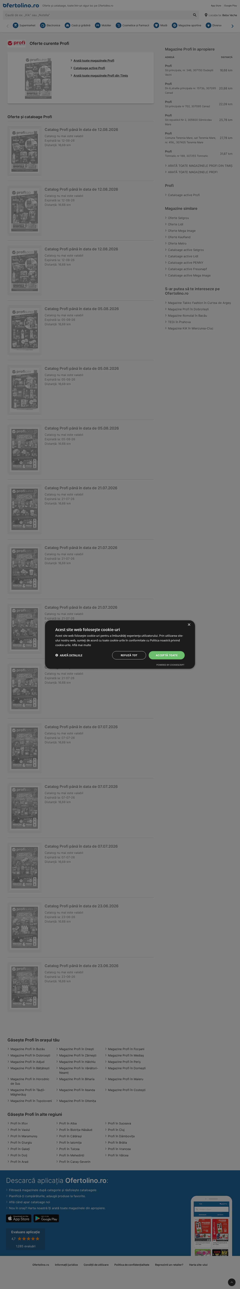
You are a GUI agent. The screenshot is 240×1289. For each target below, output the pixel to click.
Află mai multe (81, 645)
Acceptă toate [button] (167, 655)
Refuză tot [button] (129, 655)
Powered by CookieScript (170, 664)
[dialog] (120, 644)
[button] (68, 655)
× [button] (189, 624)
